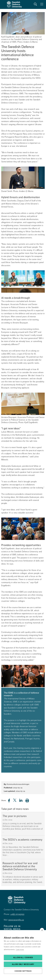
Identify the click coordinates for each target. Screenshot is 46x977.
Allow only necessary (23, 964)
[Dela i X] (15, 801)
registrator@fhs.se (16, 920)
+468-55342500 (17, 914)
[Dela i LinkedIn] (22, 801)
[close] (42, 930)
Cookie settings (23, 971)
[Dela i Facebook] (10, 801)
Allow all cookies (23, 958)
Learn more (20, 950)
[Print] (28, 800)
